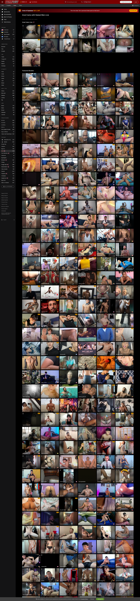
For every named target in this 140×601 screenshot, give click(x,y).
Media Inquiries (4, 200)
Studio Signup (4, 208)
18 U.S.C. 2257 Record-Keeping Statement (6, 214)
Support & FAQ (4, 193)
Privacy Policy (4, 202)
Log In (135, 2)
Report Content (4, 197)
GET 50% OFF (133, 10)
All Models (3, 210)
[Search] (82, 2)
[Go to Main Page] (12, 2)
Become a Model (5, 206)
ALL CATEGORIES (8, 186)
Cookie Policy (84, 599)
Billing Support (4, 195)
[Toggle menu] (2, 2)
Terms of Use (4, 204)
